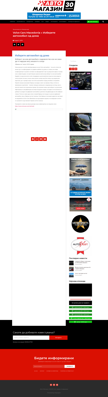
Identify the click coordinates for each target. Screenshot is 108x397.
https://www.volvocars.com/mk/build (24, 106)
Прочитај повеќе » (78, 264)
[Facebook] (33, 139)
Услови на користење (52, 371)
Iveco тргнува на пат (81, 273)
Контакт (42, 371)
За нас (36, 371)
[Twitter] (73, 69)
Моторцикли (54, 21)
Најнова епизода (77, 281)
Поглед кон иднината (74, 21)
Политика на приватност (67, 371)
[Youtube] (76, 69)
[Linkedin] (41, 139)
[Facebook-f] (70, 69)
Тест (42, 21)
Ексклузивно (62, 21)
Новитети (12, 21)
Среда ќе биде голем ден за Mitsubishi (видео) (82, 262)
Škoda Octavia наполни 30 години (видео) (83, 268)
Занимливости (21, 21)
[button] (103, 21)
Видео (47, 21)
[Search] (90, 61)
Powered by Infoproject (54, 392)
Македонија (30, 21)
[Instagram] (37, 139)
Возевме (37, 21)
